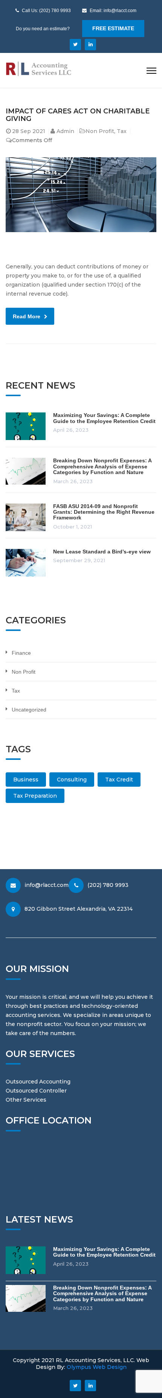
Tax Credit (119, 779)
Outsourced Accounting (38, 1081)
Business (25, 779)
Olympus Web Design (96, 1367)
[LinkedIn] (90, 44)
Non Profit (100, 131)
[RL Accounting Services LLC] (39, 68)
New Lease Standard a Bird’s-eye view (102, 552)
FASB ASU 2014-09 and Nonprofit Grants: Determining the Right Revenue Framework (103, 512)
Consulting (72, 779)
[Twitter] (75, 44)
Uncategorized (29, 710)
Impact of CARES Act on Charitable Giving (78, 115)
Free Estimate (113, 28)
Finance (21, 653)
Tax (122, 131)
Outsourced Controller (36, 1090)
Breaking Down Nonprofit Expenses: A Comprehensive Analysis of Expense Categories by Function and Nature (102, 466)
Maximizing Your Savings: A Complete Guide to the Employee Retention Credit (104, 418)
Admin (65, 131)
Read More (26, 316)
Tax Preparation (35, 795)
